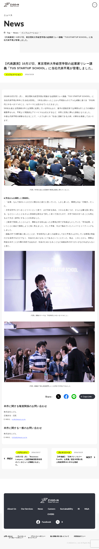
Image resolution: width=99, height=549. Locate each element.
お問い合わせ (8, 536)
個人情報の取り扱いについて (59, 536)
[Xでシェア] (58, 396)
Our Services (27, 509)
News (40, 509)
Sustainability (66, 509)
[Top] (11, 5)
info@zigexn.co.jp (19, 437)
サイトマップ (32, 537)
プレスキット (21, 536)
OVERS (50, 514)
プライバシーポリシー (38, 536)
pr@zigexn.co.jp (19, 419)
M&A (87, 509)
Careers (51, 509)
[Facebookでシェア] (66, 396)
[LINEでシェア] (73, 396)
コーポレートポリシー (16, 537)
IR (79, 509)
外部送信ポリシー (79, 536)
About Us (11, 509)
